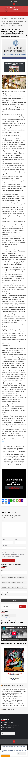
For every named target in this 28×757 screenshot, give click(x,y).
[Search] (26, 14)
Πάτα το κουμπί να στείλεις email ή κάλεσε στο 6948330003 (14, 488)
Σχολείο (2, 575)
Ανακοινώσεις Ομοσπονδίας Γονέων (12, 685)
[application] (14, 633)
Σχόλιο (4, 520)
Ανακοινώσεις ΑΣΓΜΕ (8, 710)
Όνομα (3, 539)
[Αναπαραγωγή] (2, 639)
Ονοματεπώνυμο (4, 589)
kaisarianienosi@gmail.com (7, 727)
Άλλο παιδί (3, 580)
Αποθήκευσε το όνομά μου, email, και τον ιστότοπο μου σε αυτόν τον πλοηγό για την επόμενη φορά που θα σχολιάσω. (13, 554)
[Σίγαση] (23, 639)
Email (16, 539)
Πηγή (3, 441)
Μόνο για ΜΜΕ (4, 594)
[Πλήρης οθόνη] (25, 639)
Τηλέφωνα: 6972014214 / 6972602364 (10, 725)
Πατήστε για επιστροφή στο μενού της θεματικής (14, 64)
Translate (9, 617)
